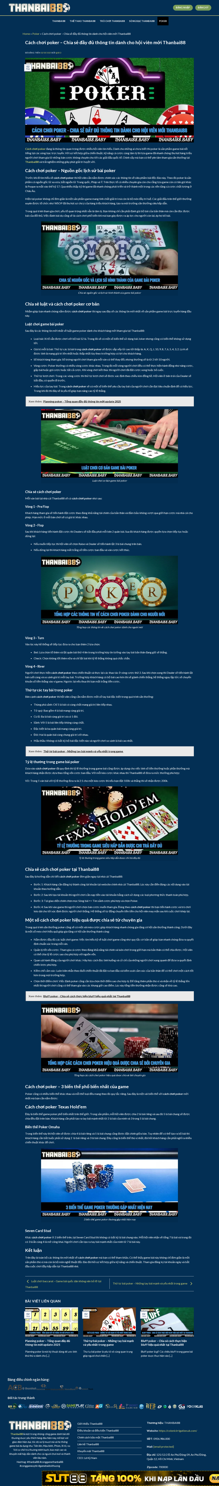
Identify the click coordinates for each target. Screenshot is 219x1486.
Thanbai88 (58, 21)
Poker (163, 21)
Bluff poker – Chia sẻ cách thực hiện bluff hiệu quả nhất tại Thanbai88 (164, 1342)
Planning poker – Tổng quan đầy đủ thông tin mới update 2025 (47, 1342)
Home (26, 33)
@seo (58, 53)
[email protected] (163, 1446)
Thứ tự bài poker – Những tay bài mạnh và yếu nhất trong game (150, 1283)
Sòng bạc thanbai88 (142, 21)
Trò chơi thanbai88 (112, 21)
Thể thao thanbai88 (82, 21)
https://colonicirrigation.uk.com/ (178, 1430)
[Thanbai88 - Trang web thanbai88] (39, 8)
